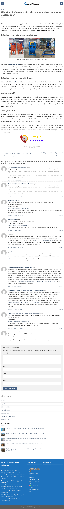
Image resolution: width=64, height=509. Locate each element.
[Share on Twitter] (30, 147)
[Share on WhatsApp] (25, 147)
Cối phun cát (5, 413)
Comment (8, 440)
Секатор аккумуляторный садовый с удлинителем (25, 290)
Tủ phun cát (5, 419)
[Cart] (61, 3)
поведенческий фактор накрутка (18, 208)
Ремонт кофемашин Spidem (17, 167)
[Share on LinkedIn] (39, 147)
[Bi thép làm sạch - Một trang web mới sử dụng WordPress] (32, 3)
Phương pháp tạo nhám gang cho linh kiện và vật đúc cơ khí (25, 433)
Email (5, 373)
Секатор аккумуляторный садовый (20, 267)
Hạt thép (4, 404)
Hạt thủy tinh (5, 410)
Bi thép (3, 401)
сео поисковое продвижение (43, 240)
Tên (4, 366)
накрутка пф (12, 200)
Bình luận (6, 353)
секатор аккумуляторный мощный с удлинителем (24, 302)
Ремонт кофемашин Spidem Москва (20, 184)
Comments (9, 435)
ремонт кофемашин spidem (21, 190)
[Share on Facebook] (27, 147)
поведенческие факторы (16, 332)
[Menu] (2, 3)
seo (9, 234)
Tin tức (3, 9)
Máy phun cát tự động (8, 416)
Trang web (6, 380)
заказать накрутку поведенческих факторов (22, 338)
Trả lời (61, 180)
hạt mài (13, 82)
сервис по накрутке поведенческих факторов (24, 313)
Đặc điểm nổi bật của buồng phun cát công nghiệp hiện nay (25, 428)
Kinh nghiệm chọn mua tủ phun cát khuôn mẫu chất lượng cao (26, 438)
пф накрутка (12, 219)
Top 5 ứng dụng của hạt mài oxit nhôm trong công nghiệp (24, 449)
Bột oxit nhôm (5, 407)
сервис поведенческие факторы (18, 225)
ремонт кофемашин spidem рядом (23, 173)
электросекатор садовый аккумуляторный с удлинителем (37, 281)
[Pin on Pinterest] (36, 147)
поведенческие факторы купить (18, 321)
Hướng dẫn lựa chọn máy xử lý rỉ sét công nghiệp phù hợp (24, 444)
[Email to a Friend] (33, 147)
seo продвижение (14, 251)
